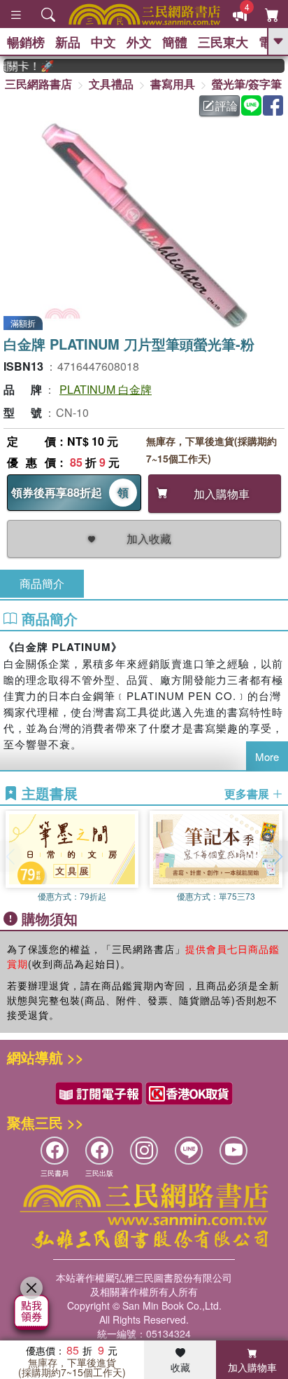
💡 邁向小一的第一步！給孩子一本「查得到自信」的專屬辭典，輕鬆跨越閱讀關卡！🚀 (22, 66)
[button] (277, 856)
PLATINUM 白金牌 (105, 389)
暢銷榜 (26, 42)
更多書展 (248, 794)
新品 (67, 42)
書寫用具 (172, 84)
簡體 (174, 42)
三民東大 (223, 42)
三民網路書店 (38, 84)
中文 (103, 42)
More (267, 756)
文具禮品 (111, 84)
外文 (139, 42)
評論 (226, 105)
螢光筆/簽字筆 (247, 84)
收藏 (180, 1367)
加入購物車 (252, 1367)
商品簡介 (42, 583)
